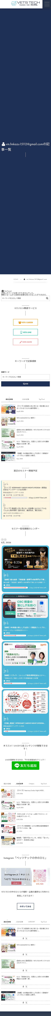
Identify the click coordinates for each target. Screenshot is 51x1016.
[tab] (9, 399)
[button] (46, 4)
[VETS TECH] (25, 3)
